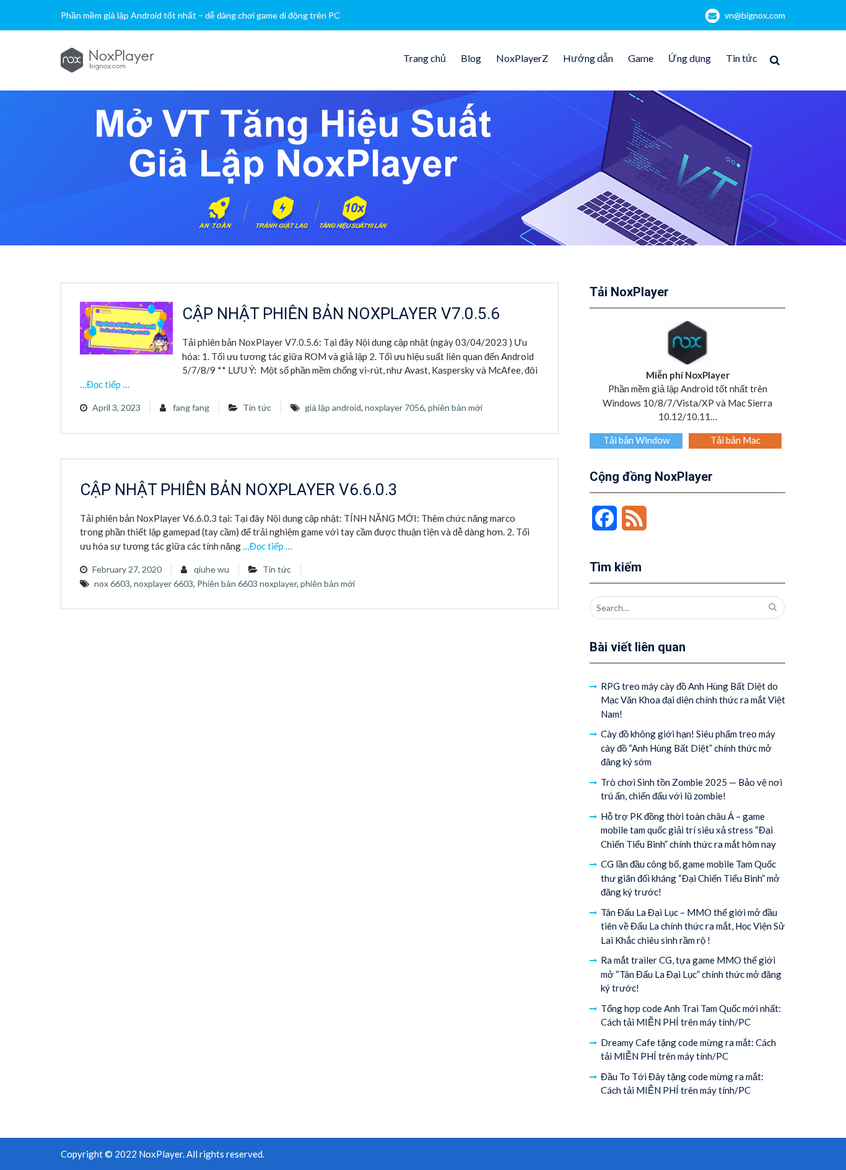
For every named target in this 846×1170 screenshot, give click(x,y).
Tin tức (741, 58)
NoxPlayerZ (522, 58)
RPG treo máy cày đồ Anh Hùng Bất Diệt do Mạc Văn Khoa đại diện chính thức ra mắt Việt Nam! (693, 699)
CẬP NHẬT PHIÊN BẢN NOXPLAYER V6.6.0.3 (239, 489)
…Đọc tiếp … (104, 384)
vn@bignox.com (755, 15)
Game (640, 58)
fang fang (191, 407)
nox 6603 (112, 583)
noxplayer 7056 (394, 407)
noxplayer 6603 (163, 583)
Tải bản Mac (735, 440)
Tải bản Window (636, 440)
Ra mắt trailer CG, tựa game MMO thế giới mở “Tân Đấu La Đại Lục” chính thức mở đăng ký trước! (691, 973)
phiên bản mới (455, 407)
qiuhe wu (211, 569)
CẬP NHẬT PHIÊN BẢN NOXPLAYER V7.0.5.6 (341, 313)
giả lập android (333, 407)
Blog (471, 58)
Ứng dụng (689, 58)
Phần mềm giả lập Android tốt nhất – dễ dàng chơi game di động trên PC (200, 15)
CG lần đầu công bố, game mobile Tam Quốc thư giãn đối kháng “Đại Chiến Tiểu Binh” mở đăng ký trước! (690, 877)
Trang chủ (424, 58)
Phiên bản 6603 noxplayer (247, 583)
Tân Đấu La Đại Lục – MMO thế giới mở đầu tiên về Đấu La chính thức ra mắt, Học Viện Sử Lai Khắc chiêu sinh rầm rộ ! (693, 926)
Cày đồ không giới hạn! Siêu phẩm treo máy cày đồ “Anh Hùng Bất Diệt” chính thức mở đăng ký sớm (688, 747)
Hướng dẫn (588, 58)
